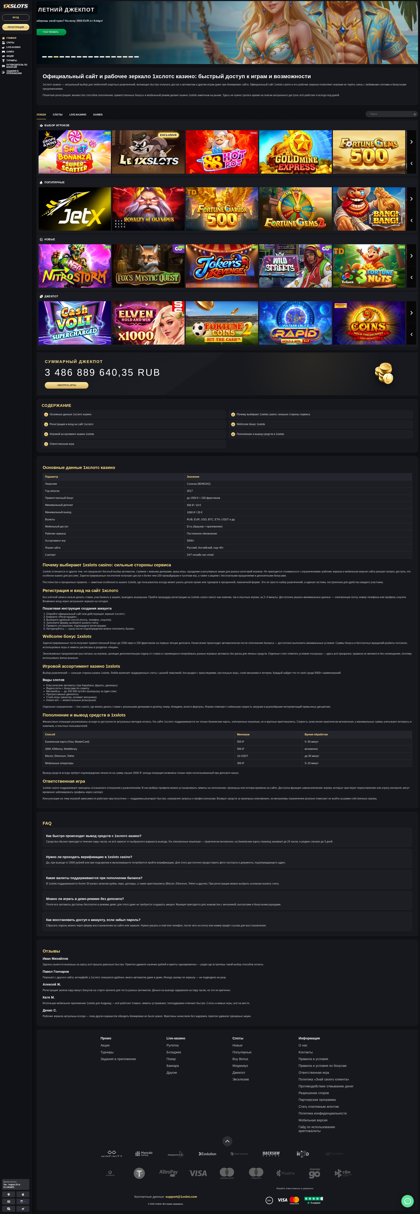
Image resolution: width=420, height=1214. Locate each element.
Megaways (240, 1065)
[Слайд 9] (90, 56)
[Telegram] (22, 1209)
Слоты (58, 114)
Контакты (306, 1052)
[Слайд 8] (85, 56)
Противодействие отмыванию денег (326, 1086)
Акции (105, 1045)
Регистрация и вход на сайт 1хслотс (72, 424)
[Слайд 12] (107, 56)
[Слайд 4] (61, 56)
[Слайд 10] (96, 56)
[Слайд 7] (79, 56)
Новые (237, 1045)
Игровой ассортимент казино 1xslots (72, 434)
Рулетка (173, 1045)
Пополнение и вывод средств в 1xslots (260, 434)
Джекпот (238, 1072)
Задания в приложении (118, 1059)
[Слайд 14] (119, 56)
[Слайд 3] (56, 56)
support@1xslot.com (181, 1196)
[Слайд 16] (130, 56)
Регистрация (16, 27)
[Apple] (22, 1194)
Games (98, 114)
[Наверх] (227, 1141)
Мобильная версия (313, 1120)
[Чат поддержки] (407, 1201)
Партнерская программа (317, 1099)
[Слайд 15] (125, 56)
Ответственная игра (62, 443)
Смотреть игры (66, 385)
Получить (50, 38)
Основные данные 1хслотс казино (70, 414)
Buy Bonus (240, 1059)
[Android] (8, 1194)
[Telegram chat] (8, 1209)
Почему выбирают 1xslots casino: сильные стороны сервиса (273, 414)
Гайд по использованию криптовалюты (317, 1129)
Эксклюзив (240, 1079)
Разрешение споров (314, 1093)
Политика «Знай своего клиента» (324, 1079)
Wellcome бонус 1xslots (251, 424)
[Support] (8, 1201)
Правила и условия (313, 1059)
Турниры (107, 1052)
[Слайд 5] (67, 56)
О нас (303, 1045)
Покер (171, 1059)
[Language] (22, 1201)
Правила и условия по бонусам (322, 1065)
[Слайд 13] (113, 56)
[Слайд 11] (102, 56)
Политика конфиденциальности (323, 1113)
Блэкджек (174, 1052)
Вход (16, 17)
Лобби (41, 114)
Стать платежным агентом (319, 1106)
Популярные (242, 1052)
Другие (172, 1072)
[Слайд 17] (136, 56)
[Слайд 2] (50, 56)
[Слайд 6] (73, 56)
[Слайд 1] (44, 56)
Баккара (173, 1065)
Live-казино (77, 114)
